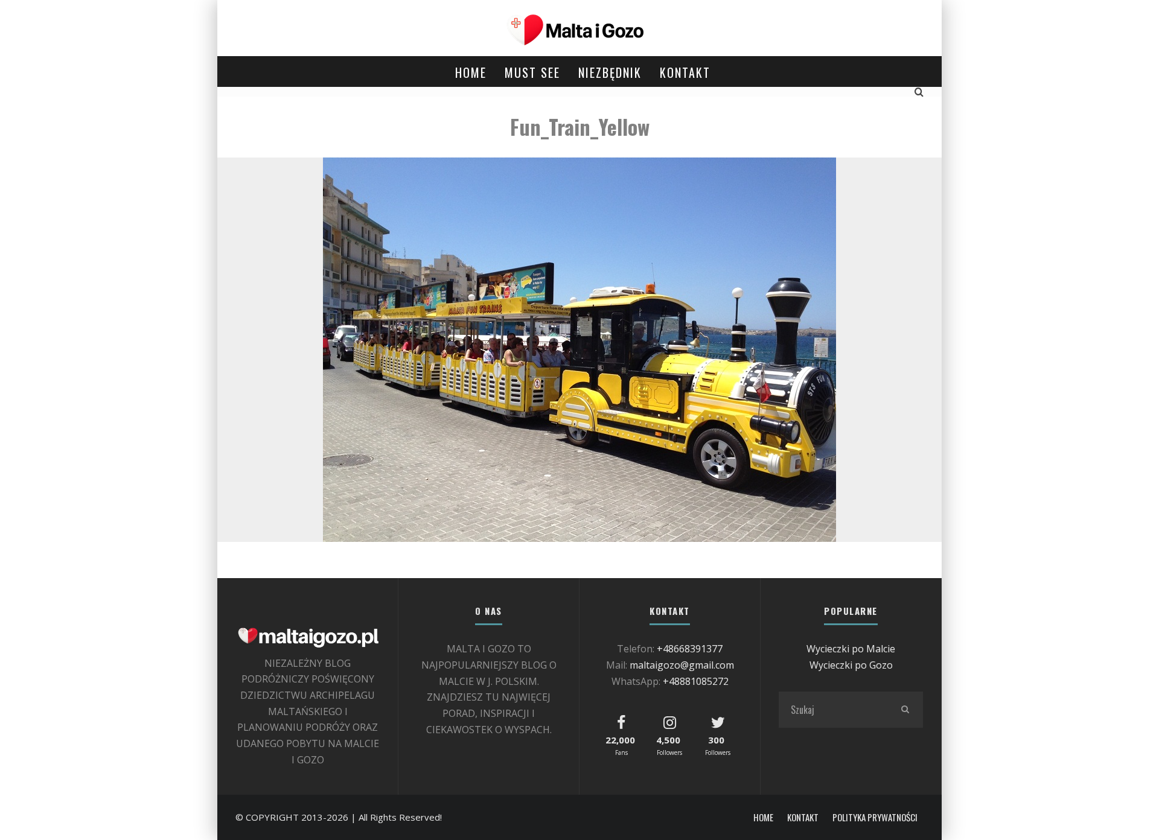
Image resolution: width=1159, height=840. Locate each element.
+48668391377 (690, 648)
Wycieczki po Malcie (850, 648)
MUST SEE (532, 72)
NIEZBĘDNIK (610, 72)
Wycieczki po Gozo (851, 665)
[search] (905, 710)
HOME (471, 72)
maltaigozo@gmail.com (682, 665)
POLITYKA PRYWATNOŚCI (875, 817)
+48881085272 (696, 681)
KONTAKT (685, 72)
